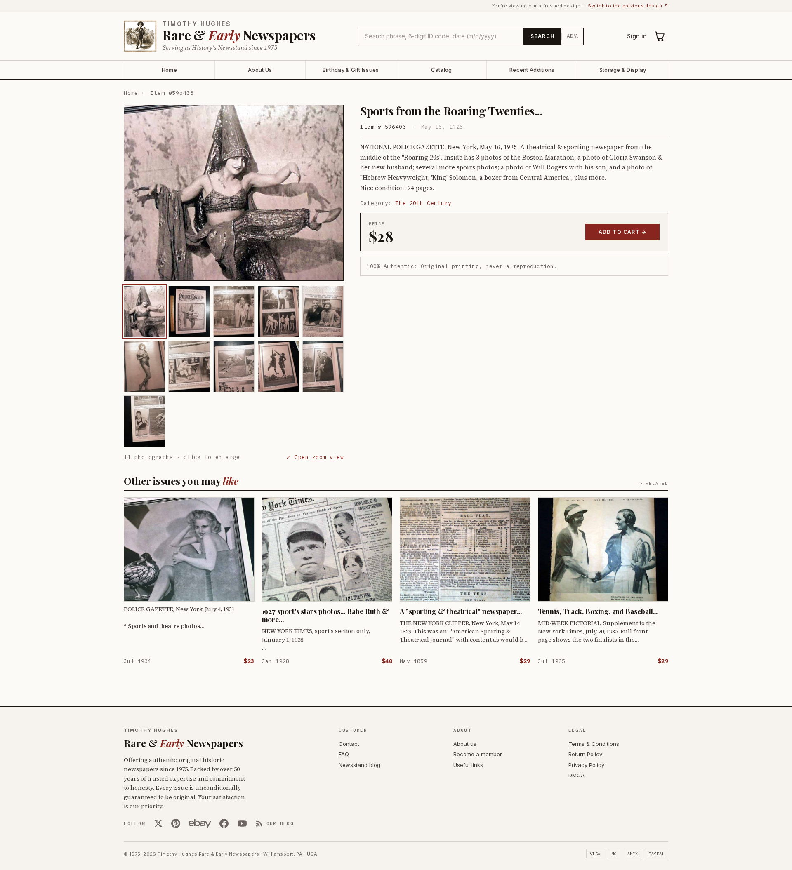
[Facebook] (224, 823)
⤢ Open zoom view (315, 457)
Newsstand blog (359, 765)
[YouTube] (242, 823)
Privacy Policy (586, 765)
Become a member (477, 754)
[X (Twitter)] (158, 823)
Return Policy (585, 754)
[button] (234, 193)
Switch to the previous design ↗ (628, 6)
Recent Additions (531, 69)
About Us (260, 69)
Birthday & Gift (351, 69)
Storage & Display (622, 69)
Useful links (468, 765)
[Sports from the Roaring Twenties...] (144, 311)
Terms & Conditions (593, 744)
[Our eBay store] (200, 823)
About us (464, 744)
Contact (349, 744)
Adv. (573, 36)
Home (169, 69)
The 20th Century (424, 203)
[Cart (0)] (660, 36)
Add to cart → (623, 232)
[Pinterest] (175, 823)
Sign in (637, 36)
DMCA (576, 775)
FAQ (344, 754)
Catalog (441, 69)
